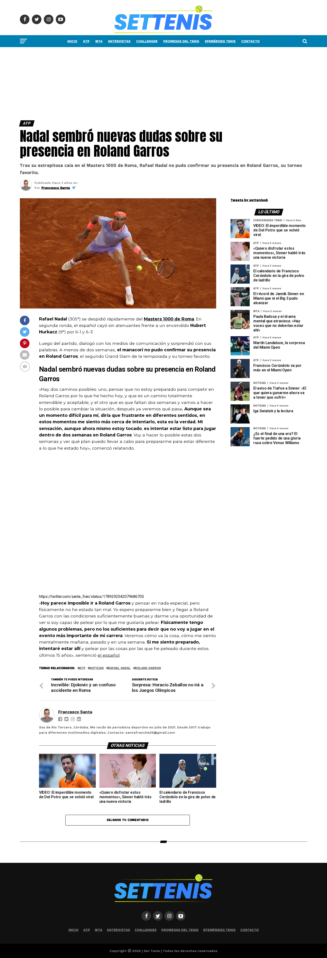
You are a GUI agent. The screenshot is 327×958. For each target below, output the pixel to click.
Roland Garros (148, 668)
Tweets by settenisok (249, 200)
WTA (98, 41)
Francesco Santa (55, 187)
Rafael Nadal (119, 668)
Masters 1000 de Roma (169, 318)
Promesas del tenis (181, 41)
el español (109, 655)
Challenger (147, 41)
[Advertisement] (143, 82)
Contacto (250, 41)
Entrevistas (119, 41)
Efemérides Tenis (220, 41)
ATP (86, 41)
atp (82, 668)
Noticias (97, 668)
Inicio (72, 41)
